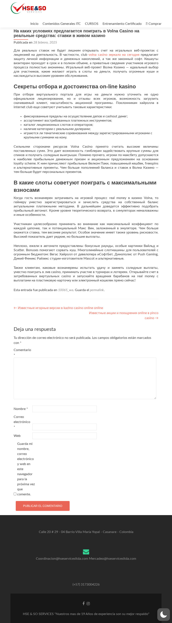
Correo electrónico (22, 422)
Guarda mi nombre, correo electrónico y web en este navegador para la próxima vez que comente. (26, 469)
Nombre (21, 409)
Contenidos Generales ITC (62, 23)
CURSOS (91, 23)
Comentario (22, 352)
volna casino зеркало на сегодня (114, 54)
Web (17, 435)
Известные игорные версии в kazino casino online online (58, 308)
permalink (97, 290)
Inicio (34, 23)
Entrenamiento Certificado (122, 23)
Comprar (155, 23)
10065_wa (65, 290)
